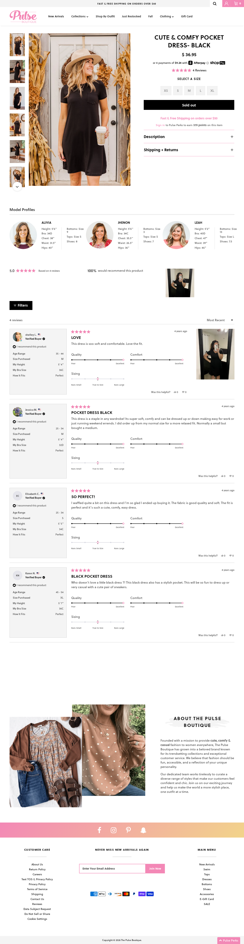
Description (154, 136)
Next (17, 186)
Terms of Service (37, 889)
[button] (189, 70)
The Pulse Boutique (131, 940)
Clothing (165, 16)
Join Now (155, 869)
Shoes (207, 889)
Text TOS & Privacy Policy (37, 879)
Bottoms (207, 884)
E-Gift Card (207, 899)
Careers (37, 874)
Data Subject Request (37, 909)
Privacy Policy (37, 884)
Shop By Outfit (105, 16)
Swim (206, 869)
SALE (207, 904)
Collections (78, 16)
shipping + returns (161, 150)
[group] (80, 109)
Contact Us (37, 899)
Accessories (207, 894)
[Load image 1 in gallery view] (80, 109)
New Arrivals (56, 16)
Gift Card (187, 16)
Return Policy (37, 869)
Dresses (207, 879)
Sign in (160, 125)
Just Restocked (131, 16)
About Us (37, 864)
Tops (207, 874)
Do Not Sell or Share (37, 914)
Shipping (37, 894)
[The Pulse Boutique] (23, 16)
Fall (150, 16)
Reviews (37, 904)
